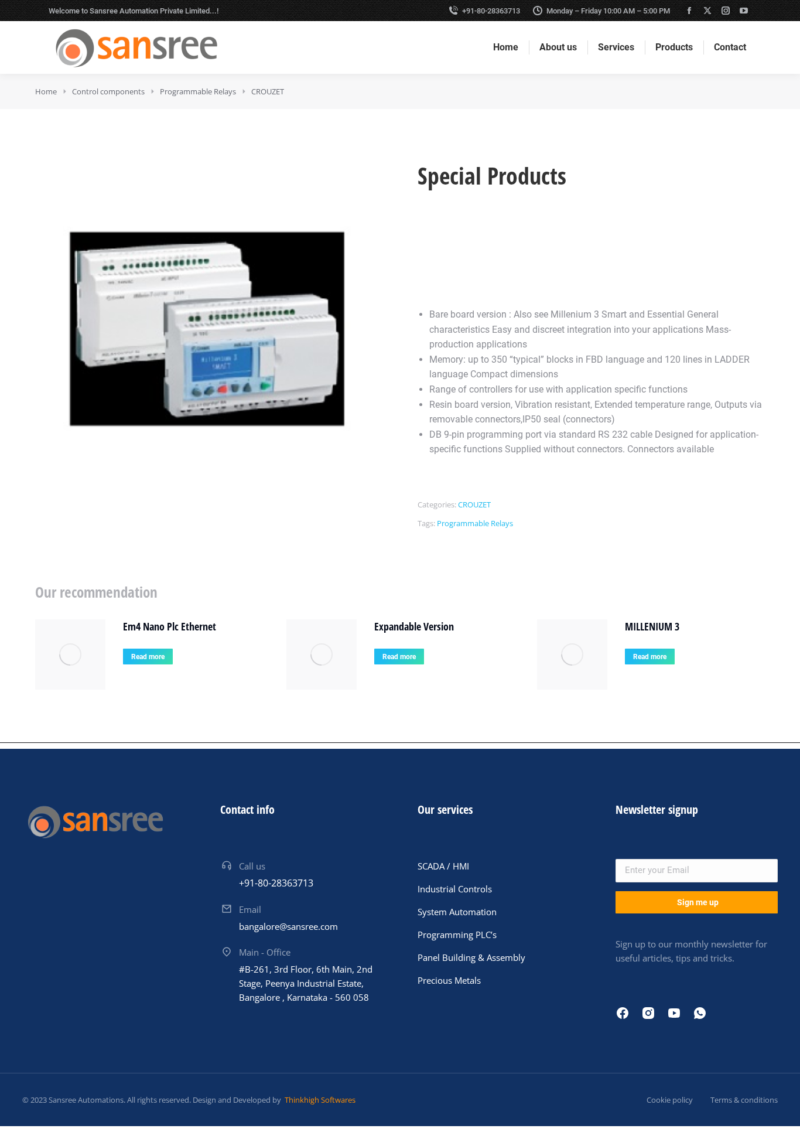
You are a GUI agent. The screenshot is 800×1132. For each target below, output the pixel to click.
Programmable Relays (475, 523)
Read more (148, 657)
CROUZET (474, 504)
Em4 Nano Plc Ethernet (169, 626)
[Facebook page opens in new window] (689, 10)
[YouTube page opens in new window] (743, 10)
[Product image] (70, 654)
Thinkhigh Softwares (319, 1100)
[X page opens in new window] (707, 10)
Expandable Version (414, 626)
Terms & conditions (744, 1100)
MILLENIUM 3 (652, 626)
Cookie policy (670, 1100)
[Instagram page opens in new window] (725, 10)
